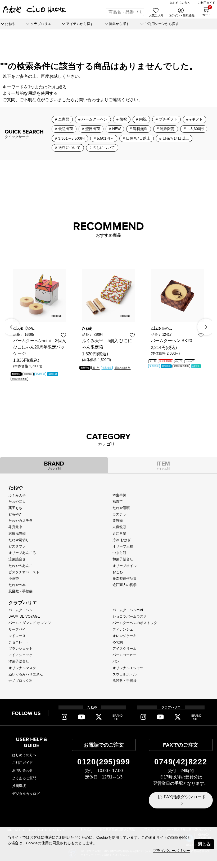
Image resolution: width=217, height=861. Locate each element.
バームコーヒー (124, 655)
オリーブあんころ (22, 553)
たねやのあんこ (20, 566)
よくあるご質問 (24, 778)
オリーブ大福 (122, 546)
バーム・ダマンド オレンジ (29, 623)
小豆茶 (13, 578)
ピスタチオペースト (23, 572)
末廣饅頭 (119, 527)
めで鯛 (117, 642)
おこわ (117, 572)
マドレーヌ (17, 636)
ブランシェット (20, 649)
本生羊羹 (119, 495)
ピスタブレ (17, 546)
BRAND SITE (117, 717)
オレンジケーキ (124, 636)
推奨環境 (19, 786)
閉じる (204, 844)
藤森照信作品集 (124, 578)
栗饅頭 (117, 521)
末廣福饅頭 (17, 534)
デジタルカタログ (26, 794)
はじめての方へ (24, 755)
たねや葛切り (18, 540)
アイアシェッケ (20, 655)
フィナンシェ (122, 629)
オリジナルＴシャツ (127, 668)
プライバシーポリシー (171, 851)
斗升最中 (15, 527)
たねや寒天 (17, 501)
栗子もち (15, 508)
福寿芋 (117, 501)
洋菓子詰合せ (18, 661)
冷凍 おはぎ (121, 540)
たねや (15, 487)
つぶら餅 (119, 553)
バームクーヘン (20, 610)
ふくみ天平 (17, 495)
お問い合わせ (87, 99)
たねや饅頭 (121, 508)
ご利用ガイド (22, 763)
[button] (11, 327)
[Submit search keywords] (139, 12)
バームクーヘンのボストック (134, 623)
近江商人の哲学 (124, 585)
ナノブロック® (20, 681)
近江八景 (119, 534)
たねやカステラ (20, 521)
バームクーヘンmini (127, 610)
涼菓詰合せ (17, 559)
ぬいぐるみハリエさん (25, 674)
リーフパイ (17, 629)
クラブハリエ (22, 602)
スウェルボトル (124, 674)
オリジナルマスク (22, 668)
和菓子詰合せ (122, 559)
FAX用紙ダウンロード (185, 797)
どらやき (15, 514)
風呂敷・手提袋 (20, 591)
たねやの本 (17, 585)
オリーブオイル (124, 566)
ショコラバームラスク (129, 616)
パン (115, 661)
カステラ (119, 514)
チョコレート (18, 642)
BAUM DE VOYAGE (24, 616)
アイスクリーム (124, 649)
